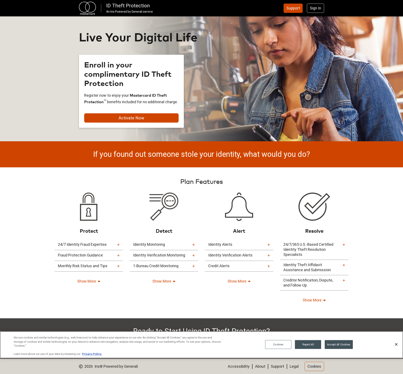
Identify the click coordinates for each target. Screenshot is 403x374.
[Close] (396, 344)
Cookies (278, 344)
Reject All (308, 344)
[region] (201, 344)
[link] (293, 8)
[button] (89, 244)
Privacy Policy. (92, 353)
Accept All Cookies (338, 344)
